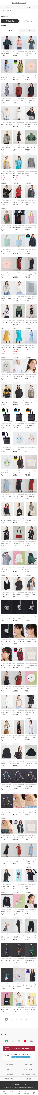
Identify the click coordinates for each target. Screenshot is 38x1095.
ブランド (9, 7)
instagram (12, 1041)
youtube (25, 1041)
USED (28, 30)
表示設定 (27, 21)
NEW (10, 30)
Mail (31, 1041)
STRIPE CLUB (19, 2)
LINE (6, 1041)
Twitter (19, 1041)
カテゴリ (28, 7)
